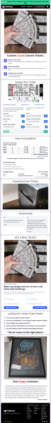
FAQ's (28, 413)
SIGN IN (23, 6)
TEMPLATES (30, 6)
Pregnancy (44, 418)
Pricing (28, 408)
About (28, 407)
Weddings (43, 412)
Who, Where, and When (9, 104)
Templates (36, 408)
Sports (43, 410)
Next (46, 131)
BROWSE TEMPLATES (11, 307)
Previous (6, 131)
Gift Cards (29, 412)
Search (36, 410)
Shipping (29, 410)
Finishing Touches (39, 104)
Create (35, 407)
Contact (29, 415)
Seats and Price (25, 104)
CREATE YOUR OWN (40, 307)
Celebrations (44, 416)
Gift (42, 420)
